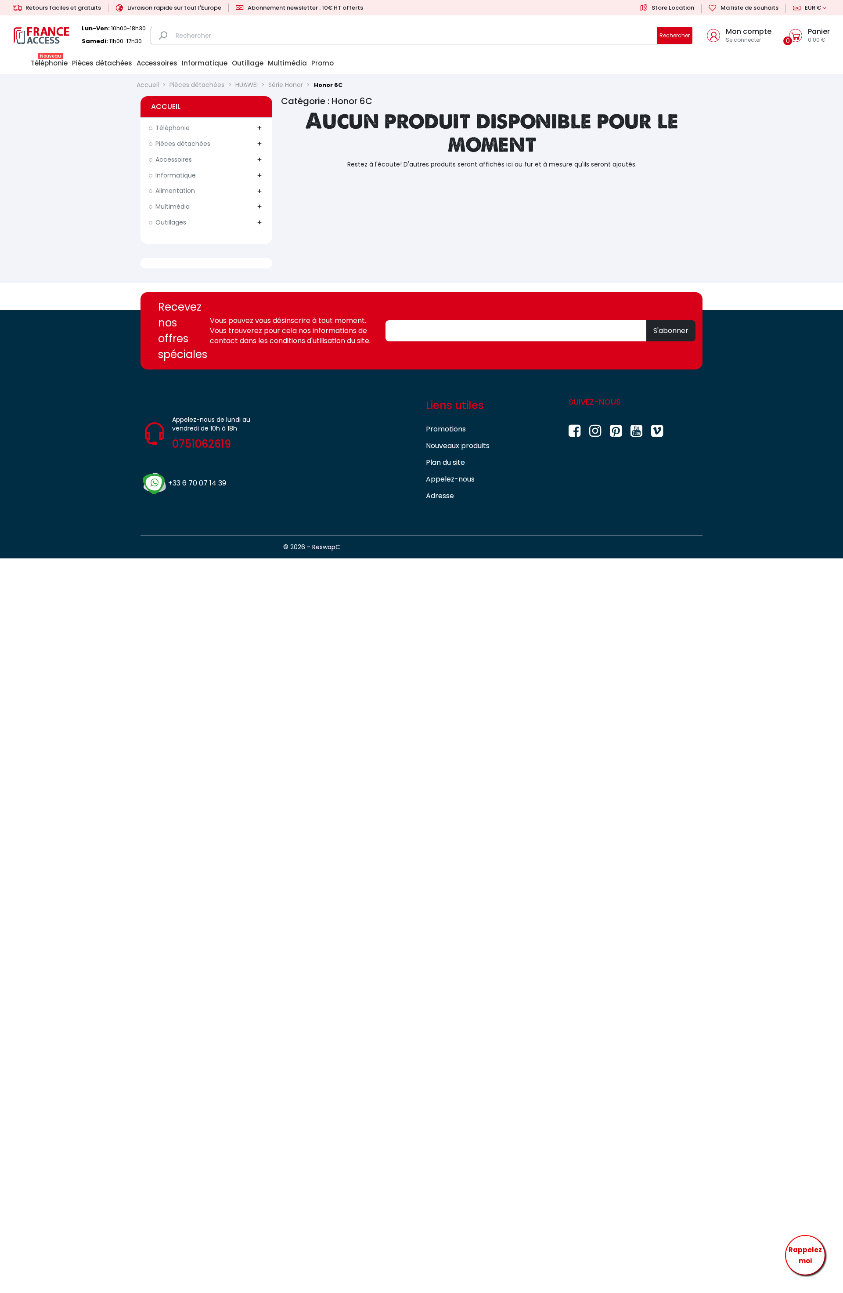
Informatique (175, 175)
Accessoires (173, 159)
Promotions (446, 429)
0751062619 (201, 444)
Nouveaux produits (458, 446)
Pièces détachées (182, 143)
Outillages (170, 222)
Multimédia (172, 206)
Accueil (165, 106)
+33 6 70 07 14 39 (197, 483)
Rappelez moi (805, 1255)
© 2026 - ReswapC (311, 547)
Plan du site (445, 462)
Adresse (440, 496)
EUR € (813, 8)
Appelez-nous (450, 479)
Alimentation (175, 190)
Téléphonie (172, 127)
